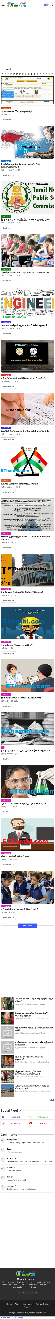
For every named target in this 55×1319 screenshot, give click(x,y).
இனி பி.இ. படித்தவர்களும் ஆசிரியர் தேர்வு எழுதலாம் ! (24, 325)
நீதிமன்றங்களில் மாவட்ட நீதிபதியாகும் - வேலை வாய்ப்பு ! (26, 272)
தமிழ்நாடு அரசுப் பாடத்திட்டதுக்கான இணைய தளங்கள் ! (26, 750)
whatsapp (43, 1117)
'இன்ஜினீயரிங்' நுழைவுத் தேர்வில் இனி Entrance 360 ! (25, 431)
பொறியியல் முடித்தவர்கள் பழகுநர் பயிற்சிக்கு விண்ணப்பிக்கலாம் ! (21, 165)
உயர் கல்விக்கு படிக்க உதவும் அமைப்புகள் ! (19, 909)
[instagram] (31, 1292)
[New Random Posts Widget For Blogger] (51, 1100)
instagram (15, 1123)
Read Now (7, 120)
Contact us (28, 1304)
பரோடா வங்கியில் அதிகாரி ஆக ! (15, 856)
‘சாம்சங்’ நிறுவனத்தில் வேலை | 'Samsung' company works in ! (25, 537)
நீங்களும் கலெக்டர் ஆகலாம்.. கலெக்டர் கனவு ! (22, 697)
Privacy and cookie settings (11, 1318)
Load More (26, 926)
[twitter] (23, 1292)
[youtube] (27, 1292)
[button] (46, 5)
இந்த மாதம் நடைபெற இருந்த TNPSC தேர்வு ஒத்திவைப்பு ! (27, 219)
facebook (15, 1117)
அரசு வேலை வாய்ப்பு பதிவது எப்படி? (16, 111)
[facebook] (19, 1292)
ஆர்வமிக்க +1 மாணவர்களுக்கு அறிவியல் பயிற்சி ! (23, 803)
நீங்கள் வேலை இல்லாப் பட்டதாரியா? (16, 645)
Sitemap (27, 1307)
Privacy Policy (42, 1304)
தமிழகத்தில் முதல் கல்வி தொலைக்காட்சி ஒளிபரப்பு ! (24, 378)
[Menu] (3, 4)
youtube (43, 1123)
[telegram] (35, 1292)
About (17, 1304)
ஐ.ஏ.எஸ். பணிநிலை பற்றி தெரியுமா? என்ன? (20, 483)
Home (9, 1304)
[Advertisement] (27, 36)
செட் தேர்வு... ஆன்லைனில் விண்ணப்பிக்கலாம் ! (22, 592)
